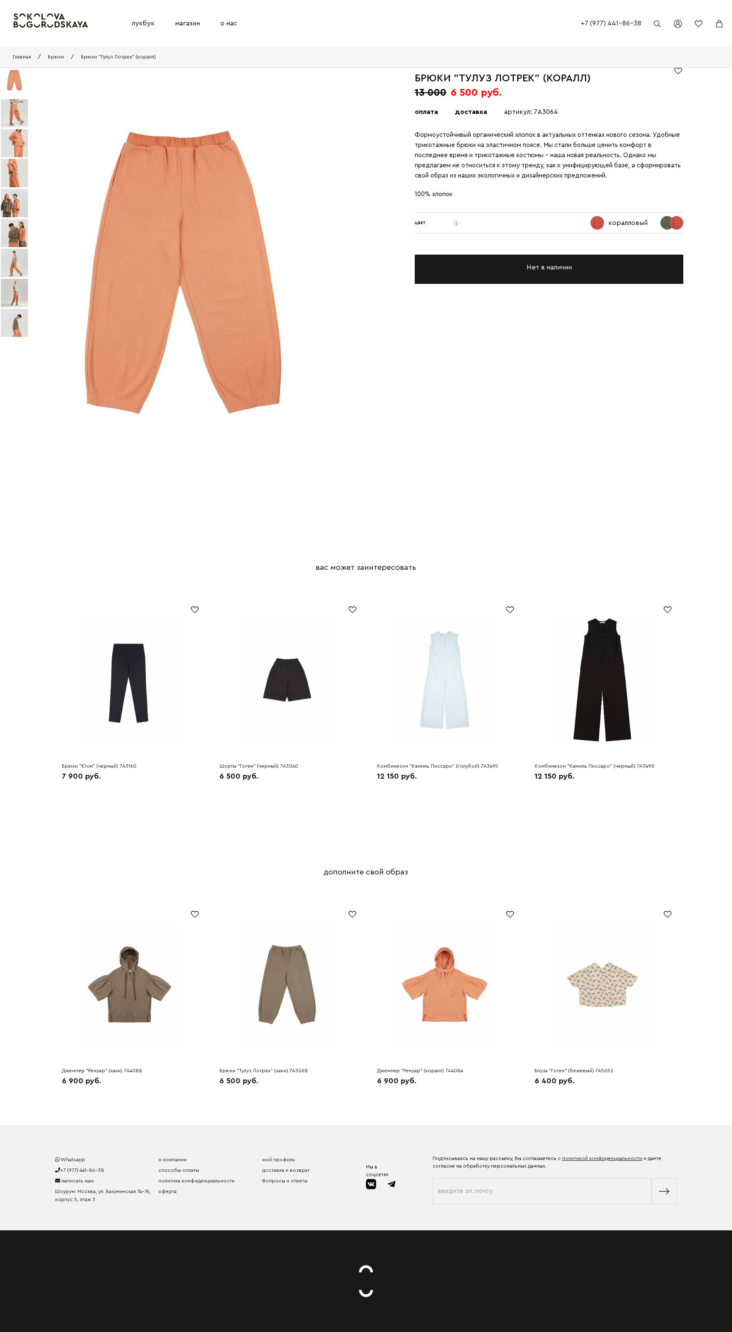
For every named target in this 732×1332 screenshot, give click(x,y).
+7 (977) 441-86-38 (611, 23)
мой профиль (278, 1159)
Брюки (56, 56)
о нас (228, 23)
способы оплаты (178, 1170)
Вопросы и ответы (285, 1180)
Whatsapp (72, 1159)
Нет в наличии (549, 267)
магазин (187, 23)
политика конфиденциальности (196, 1180)
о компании (172, 1159)
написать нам (77, 1180)
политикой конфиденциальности (602, 1158)
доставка (471, 111)
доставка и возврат (286, 1170)
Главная (22, 56)
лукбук (143, 23)
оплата (426, 111)
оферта (167, 1191)
